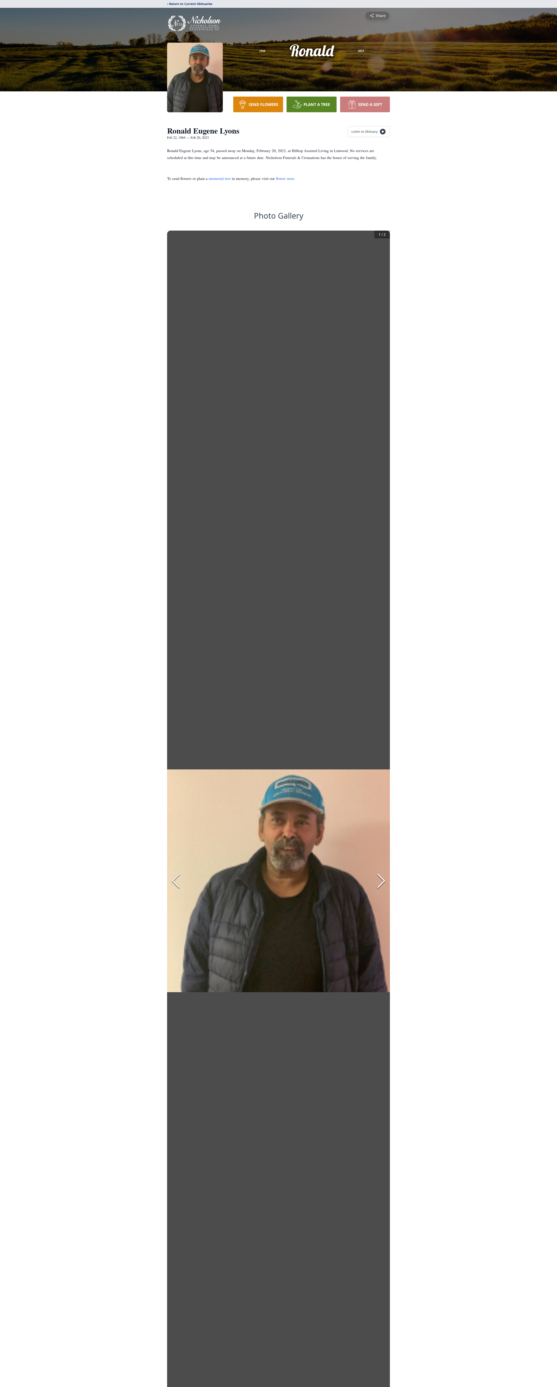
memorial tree (220, 178)
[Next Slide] (381, 881)
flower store (285, 178)
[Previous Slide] (176, 881)
